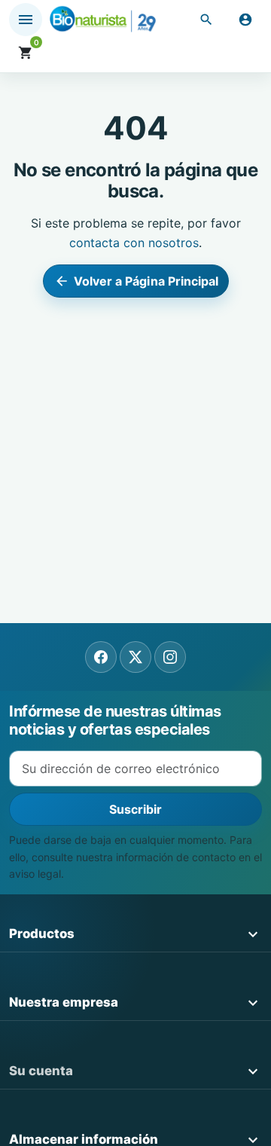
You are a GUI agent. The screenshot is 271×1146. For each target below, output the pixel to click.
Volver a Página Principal (136, 281)
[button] (206, 19)
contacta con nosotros (134, 242)
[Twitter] (135, 657)
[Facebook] (101, 657)
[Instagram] (170, 657)
